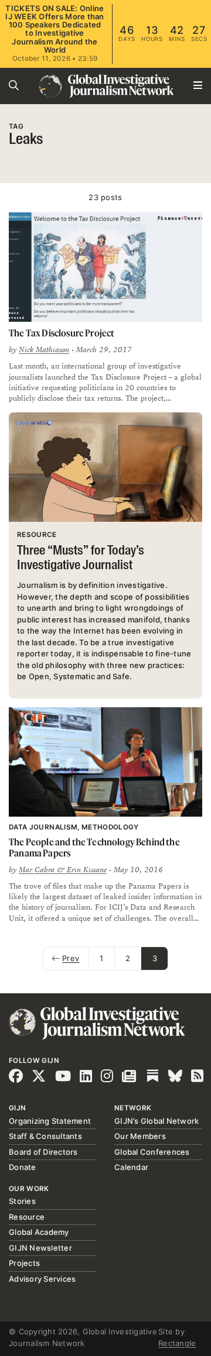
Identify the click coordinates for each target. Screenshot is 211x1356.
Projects (24, 1263)
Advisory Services (42, 1278)
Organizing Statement (50, 1121)
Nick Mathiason (44, 350)
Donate (22, 1167)
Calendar (131, 1167)
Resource (27, 1216)
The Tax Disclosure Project (61, 333)
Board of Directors (43, 1152)
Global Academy (39, 1232)
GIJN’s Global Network (156, 1121)
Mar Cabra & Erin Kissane (63, 870)
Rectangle (177, 1343)
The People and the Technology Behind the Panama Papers (94, 847)
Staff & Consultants (45, 1136)
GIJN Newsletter (40, 1247)
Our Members (140, 1136)
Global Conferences (152, 1152)
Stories (22, 1201)
